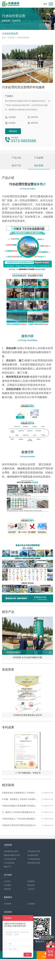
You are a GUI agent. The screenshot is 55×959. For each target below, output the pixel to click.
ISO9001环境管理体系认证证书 (27, 715)
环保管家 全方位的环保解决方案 (27, 657)
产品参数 (38, 157)
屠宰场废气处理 (34, 863)
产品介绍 (16, 157)
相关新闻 (38, 165)
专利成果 (7, 885)
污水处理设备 (9, 863)
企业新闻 (7, 904)
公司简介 (7, 881)
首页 (4, 38)
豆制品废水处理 (34, 851)
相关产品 (16, 165)
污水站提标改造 (34, 859)
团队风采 (31, 885)
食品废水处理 (33, 855)
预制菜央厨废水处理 (12, 855)
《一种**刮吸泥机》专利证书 (27, 773)
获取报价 (13, 131)
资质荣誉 (31, 881)
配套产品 (7, 867)
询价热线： (23, 140)
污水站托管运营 (23, 38)
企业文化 (31, 889)
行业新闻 (31, 904)
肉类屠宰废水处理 (11, 851)
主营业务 (11, 38)
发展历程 (7, 889)
